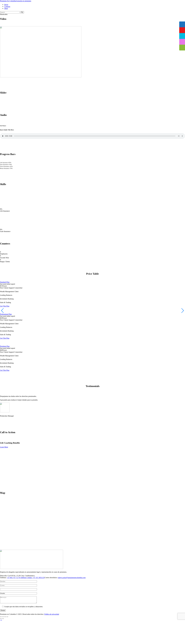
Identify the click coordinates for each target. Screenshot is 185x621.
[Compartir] (5, 616)
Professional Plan (6, 314)
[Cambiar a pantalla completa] (3, 616)
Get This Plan (4, 306)
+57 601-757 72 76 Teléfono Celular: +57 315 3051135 (26, 577)
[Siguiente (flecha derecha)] (3, 618)
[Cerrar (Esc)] (7, 616)
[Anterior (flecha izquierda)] (1, 618)
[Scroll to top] (1, 620)
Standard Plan (4, 282)
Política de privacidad (51, 614)
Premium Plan (5, 346)
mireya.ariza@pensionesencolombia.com (72, 577)
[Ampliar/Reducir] (1, 616)
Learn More (4, 447)
